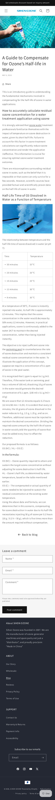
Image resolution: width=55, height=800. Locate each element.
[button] (6, 10)
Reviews (10, 684)
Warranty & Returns (15, 724)
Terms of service (36, 793)
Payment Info (12, 731)
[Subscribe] (42, 757)
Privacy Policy (12, 691)
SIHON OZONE (15, 789)
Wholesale (11, 671)
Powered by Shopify (29, 789)
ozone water (35, 125)
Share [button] (8, 84)
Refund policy (45, 789)
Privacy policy (21, 793)
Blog (8, 678)
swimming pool (14, 349)
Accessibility (12, 738)
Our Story (10, 664)
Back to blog (30, 534)
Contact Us (11, 717)
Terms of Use (12, 698)
